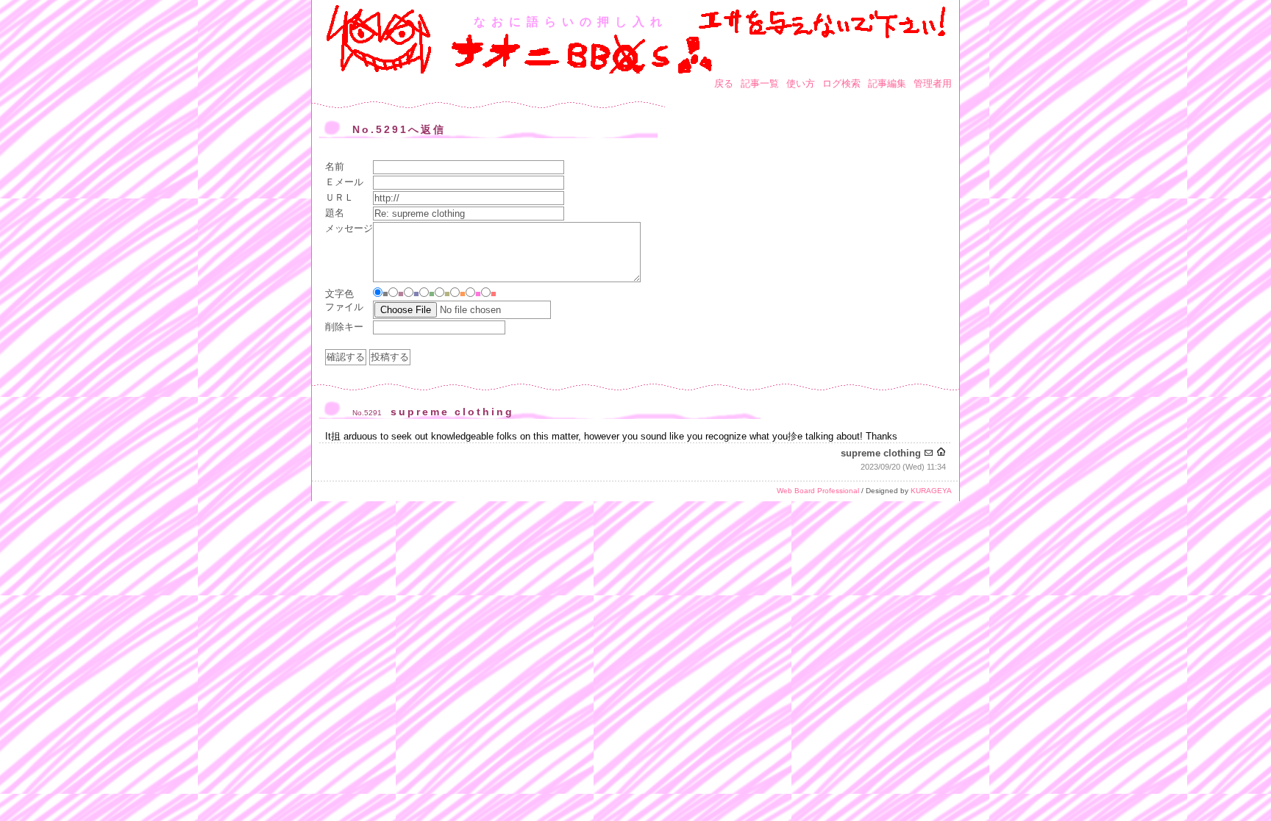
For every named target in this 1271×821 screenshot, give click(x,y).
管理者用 (933, 83)
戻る (723, 83)
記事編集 (887, 83)
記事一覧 (760, 83)
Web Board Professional (818, 491)
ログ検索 (841, 83)
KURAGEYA (931, 491)
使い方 (800, 83)
